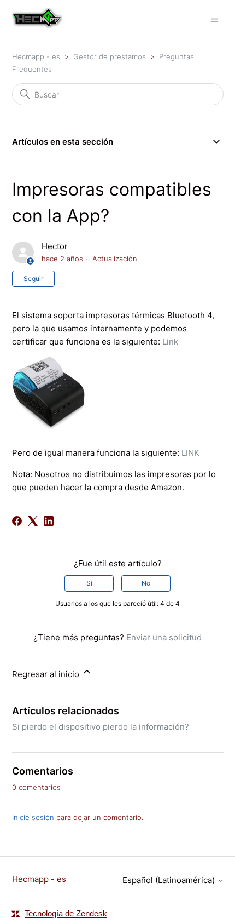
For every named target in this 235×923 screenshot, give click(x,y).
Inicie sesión (33, 817)
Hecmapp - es (36, 56)
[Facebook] (17, 521)
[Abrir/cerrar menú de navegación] (214, 19)
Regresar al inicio (46, 674)
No (146, 583)
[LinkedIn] (49, 521)
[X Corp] (33, 521)
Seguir (33, 278)
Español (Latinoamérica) (169, 880)
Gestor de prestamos (109, 56)
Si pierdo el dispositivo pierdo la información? (100, 726)
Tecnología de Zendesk (66, 913)
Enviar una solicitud (164, 637)
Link (170, 341)
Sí (89, 583)
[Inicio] (37, 25)
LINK (190, 453)
